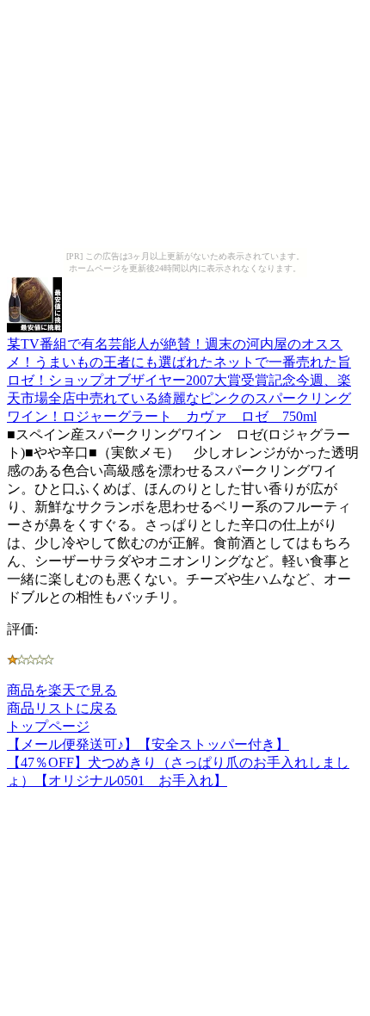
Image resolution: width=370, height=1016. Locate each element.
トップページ (48, 726)
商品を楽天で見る (62, 690)
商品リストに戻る (62, 708)
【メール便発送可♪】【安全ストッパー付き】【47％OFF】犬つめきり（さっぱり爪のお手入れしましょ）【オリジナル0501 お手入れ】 (178, 762)
